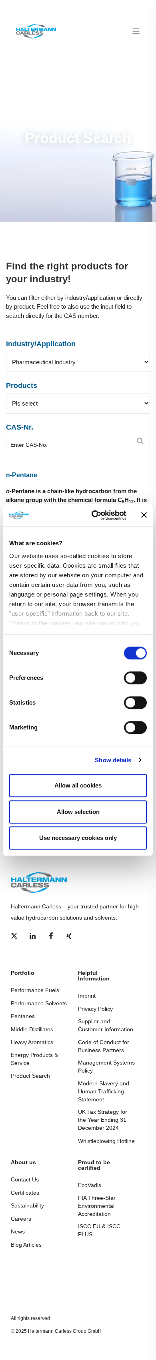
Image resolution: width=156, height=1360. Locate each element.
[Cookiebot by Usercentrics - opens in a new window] (94, 515)
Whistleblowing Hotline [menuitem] (106, 1141)
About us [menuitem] (23, 1162)
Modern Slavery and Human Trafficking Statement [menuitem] (103, 1091)
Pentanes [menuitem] (23, 1016)
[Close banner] (144, 515)
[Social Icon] (16, 935)
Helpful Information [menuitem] (94, 976)
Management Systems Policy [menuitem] (106, 1066)
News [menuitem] (18, 1231)
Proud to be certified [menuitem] (94, 1165)
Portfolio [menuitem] (22, 973)
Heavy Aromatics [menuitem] (32, 1042)
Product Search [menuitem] (30, 1076)
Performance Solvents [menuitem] (39, 1003)
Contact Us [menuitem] (25, 1179)
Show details (113, 760)
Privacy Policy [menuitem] (95, 1009)
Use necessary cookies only (78, 837)
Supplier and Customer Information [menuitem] (105, 1025)
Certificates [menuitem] (25, 1192)
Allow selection (78, 811)
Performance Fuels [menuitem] (35, 990)
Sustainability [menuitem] (27, 1205)
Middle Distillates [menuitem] (32, 1029)
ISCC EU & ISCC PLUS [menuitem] (99, 1230)
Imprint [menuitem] (87, 995)
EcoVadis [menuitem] (89, 1185)
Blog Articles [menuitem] (26, 1244)
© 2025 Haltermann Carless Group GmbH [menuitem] (56, 1331)
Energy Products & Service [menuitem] (34, 1059)
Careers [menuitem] (21, 1218)
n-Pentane (21, 475)
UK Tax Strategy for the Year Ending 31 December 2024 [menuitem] (102, 1120)
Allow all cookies (78, 785)
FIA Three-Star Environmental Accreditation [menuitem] (97, 1206)
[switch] (135, 677)
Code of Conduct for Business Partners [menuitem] (103, 1046)
